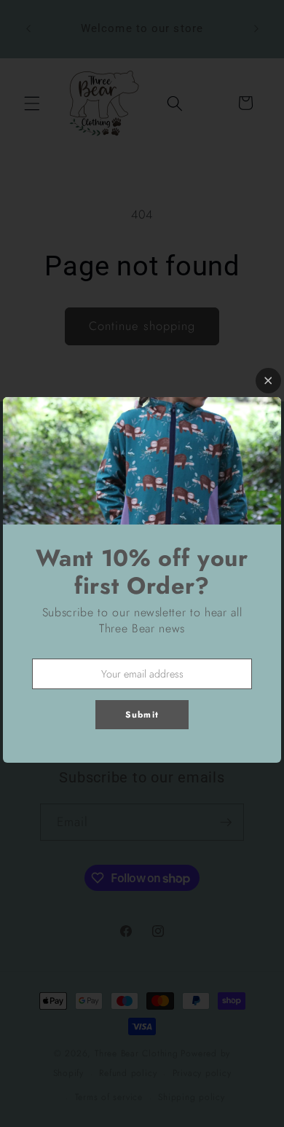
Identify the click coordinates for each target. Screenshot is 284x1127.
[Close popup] (268, 380)
